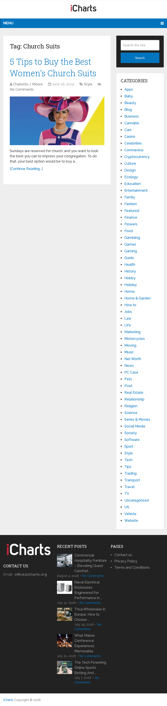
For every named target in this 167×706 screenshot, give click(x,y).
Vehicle (130, 514)
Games (130, 244)
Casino (129, 137)
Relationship (134, 399)
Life (127, 325)
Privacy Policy (125, 561)
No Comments (22, 89)
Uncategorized (136, 500)
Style (88, 84)
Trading (130, 473)
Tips (127, 467)
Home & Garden (137, 298)
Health (129, 264)
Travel (129, 487)
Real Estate (133, 392)
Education (132, 184)
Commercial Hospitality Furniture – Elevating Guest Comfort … (90, 563)
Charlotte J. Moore (28, 84)
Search (140, 58)
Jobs (128, 312)
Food (128, 231)
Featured (131, 211)
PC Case (131, 372)
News (129, 366)
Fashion (130, 204)
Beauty (130, 103)
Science (130, 413)
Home (129, 291)
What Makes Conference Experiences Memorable (84, 643)
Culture (130, 163)
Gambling (132, 238)
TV (126, 494)
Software (132, 440)
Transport (132, 480)
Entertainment (136, 190)
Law (127, 318)
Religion (130, 406)
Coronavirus (134, 150)
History (130, 271)
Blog (128, 110)
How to (130, 305)
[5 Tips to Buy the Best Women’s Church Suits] (57, 120)
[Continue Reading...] (26, 169)
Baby (128, 96)
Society (130, 433)
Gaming (130, 251)
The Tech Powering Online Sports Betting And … (90, 667)
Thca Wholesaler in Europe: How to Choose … (89, 614)
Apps (128, 89)
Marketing (132, 332)
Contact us (123, 555)
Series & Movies (137, 419)
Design (130, 170)
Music (129, 352)
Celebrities (133, 143)
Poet (128, 386)
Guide (129, 258)
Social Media (134, 426)
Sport (128, 446)
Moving (130, 345)
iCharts (8, 700)
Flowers (130, 224)
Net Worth (132, 359)
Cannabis (131, 123)
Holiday (130, 285)
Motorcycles (134, 339)
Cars (128, 130)
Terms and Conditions (132, 567)
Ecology (131, 177)
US (126, 507)
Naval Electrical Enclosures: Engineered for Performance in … (88, 590)
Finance (130, 217)
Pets (128, 379)
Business (131, 116)
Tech (128, 460)
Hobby (129, 278)
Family (129, 197)
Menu (8, 23)
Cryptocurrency (137, 157)
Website (131, 520)
